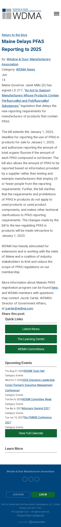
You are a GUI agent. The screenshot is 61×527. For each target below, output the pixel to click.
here (55, 288)
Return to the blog (14, 35)
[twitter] (30, 479)
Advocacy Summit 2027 (36, 408)
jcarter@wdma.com (19, 308)
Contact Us (38, 515)
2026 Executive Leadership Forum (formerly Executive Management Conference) (30, 385)
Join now (18, 494)
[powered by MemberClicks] (30, 522)
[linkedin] (37, 479)
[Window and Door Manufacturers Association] (22, 13)
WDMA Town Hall (34, 371)
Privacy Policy (24, 515)
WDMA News (25, 69)
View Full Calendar (31, 433)
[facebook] (24, 479)
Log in (43, 494)
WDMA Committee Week (37, 399)
